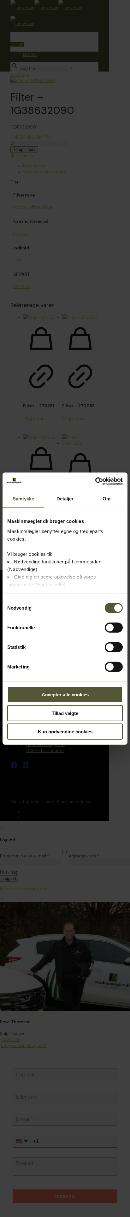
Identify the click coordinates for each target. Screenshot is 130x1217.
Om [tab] (106, 498)
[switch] (114, 628)
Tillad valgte (65, 713)
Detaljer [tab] (65, 498)
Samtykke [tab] (23, 498)
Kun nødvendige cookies (65, 731)
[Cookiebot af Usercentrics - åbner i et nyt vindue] (95, 481)
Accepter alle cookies (65, 694)
